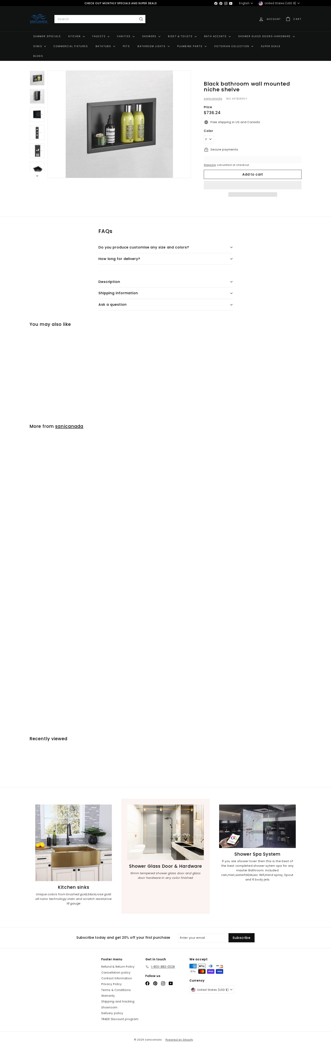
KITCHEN (75, 36)
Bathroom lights (152, 46)
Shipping (210, 165)
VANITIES (124, 36)
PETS (126, 46)
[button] (253, 185)
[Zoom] (119, 124)
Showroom (109, 1007)
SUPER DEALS (270, 46)
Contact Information (116, 978)
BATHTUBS (104, 46)
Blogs (38, 56)
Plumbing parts (190, 46)
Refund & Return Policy (118, 967)
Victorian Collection (232, 46)
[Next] (37, 175)
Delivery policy (112, 1013)
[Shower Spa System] (257, 826)
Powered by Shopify (179, 1039)
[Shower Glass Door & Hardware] (165, 832)
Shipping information (118, 293)
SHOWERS (149, 36)
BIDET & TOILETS (180, 36)
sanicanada (213, 98)
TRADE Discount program (119, 1019)
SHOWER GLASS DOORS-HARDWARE (265, 36)
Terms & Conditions (116, 990)
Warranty (108, 996)
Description (109, 281)
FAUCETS (99, 36)
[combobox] (99, 19)
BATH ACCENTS (216, 36)
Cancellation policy (115, 972)
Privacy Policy (111, 984)
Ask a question (112, 304)
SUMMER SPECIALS (47, 36)
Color (208, 131)
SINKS (38, 46)
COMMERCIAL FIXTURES (71, 46)
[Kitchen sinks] (73, 843)
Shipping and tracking (117, 1001)
